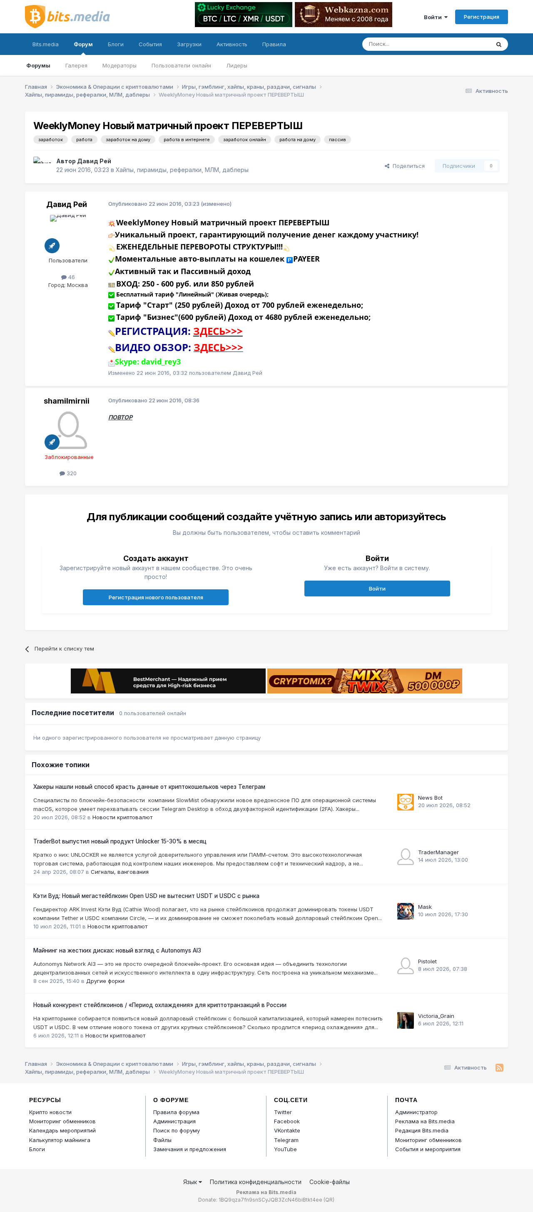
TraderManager (438, 852)
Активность (232, 44)
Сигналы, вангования (120, 871)
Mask (425, 906)
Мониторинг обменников (62, 1121)
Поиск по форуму (176, 1130)
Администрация (174, 1121)
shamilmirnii (67, 401)
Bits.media (45, 44)
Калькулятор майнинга (59, 1140)
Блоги (116, 44)
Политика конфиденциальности (255, 1181)
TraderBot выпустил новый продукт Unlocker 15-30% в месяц (120, 841)
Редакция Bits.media (421, 1130)
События (150, 44)
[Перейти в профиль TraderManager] (405, 856)
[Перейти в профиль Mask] (405, 911)
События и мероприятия (428, 1149)
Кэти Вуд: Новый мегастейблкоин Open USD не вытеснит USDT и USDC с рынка (146, 896)
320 (71, 473)
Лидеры (236, 65)
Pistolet (427, 961)
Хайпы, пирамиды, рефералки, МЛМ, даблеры (182, 169)
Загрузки (189, 44)
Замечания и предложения (189, 1149)
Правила (274, 44)
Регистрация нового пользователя (156, 597)
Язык (191, 1181)
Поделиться (407, 165)
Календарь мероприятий (62, 1130)
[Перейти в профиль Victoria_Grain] (405, 1020)
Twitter (283, 1112)
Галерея (76, 65)
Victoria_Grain (436, 1015)
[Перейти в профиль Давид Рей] (42, 166)
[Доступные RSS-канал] (499, 1068)
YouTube (285, 1149)
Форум (83, 44)
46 (71, 277)
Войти (434, 17)
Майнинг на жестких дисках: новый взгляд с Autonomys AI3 (117, 950)
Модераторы (119, 65)
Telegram (286, 1140)
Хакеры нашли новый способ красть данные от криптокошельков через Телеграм (149, 786)
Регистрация (481, 16)
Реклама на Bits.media (425, 1121)
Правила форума (176, 1112)
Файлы (162, 1140)
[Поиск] (499, 44)
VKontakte (287, 1130)
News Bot (430, 797)
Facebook (287, 1121)
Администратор (416, 1112)
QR (329, 1200)
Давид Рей (94, 161)
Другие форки (105, 981)
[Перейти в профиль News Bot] (405, 802)
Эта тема (467, 44)
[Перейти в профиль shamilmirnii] (68, 430)
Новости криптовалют (122, 817)
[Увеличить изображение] (111, 223)
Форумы (38, 65)
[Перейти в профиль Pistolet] (405, 966)
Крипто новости (50, 1112)
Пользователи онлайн (181, 65)
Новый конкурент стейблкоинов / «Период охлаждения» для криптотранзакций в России (159, 1005)
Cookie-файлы (329, 1181)
